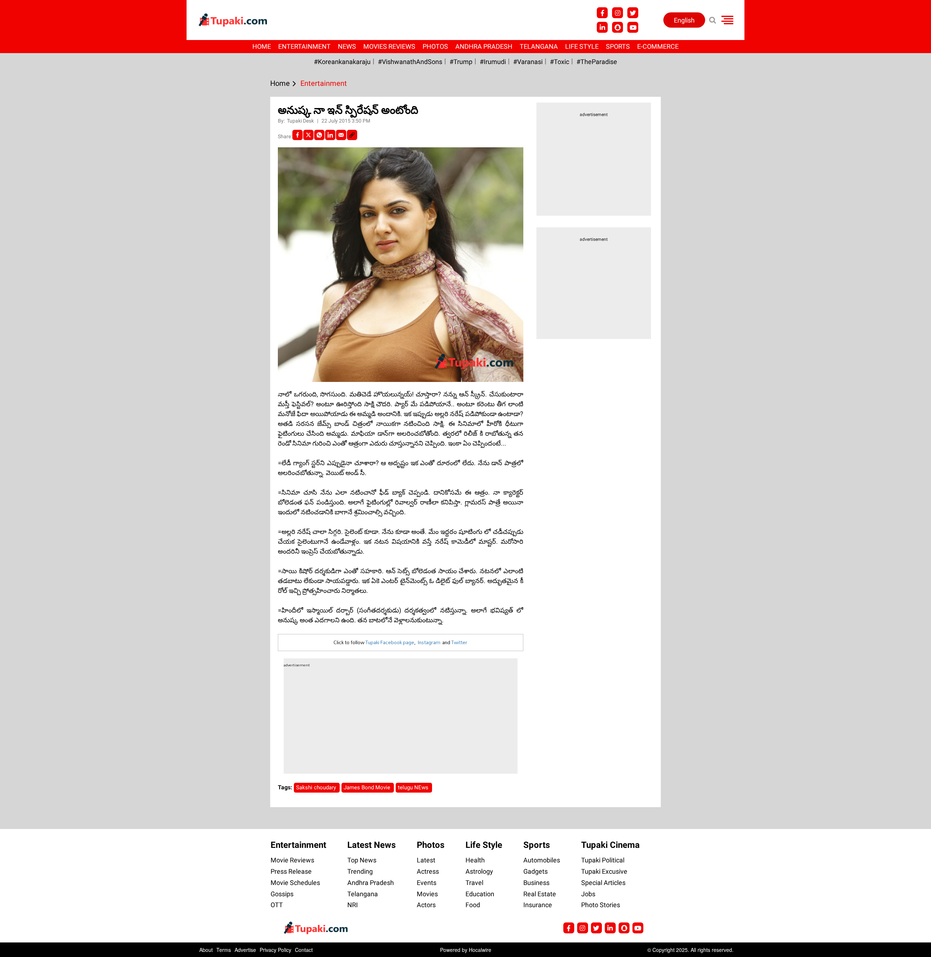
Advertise (245, 949)
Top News (361, 860)
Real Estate (539, 894)
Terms (223, 949)
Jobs (588, 894)
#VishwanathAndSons (410, 61)
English (684, 20)
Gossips (282, 894)
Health (475, 860)
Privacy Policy (275, 949)
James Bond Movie (368, 787)
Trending (360, 871)
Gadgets (535, 871)
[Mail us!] (637, 927)
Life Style (582, 46)
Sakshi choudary (316, 787)
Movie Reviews (292, 860)
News (347, 46)
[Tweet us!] (632, 12)
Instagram (428, 642)
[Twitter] (308, 134)
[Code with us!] (617, 27)
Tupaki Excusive (604, 871)
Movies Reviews (389, 46)
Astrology (479, 871)
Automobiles (541, 860)
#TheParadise (596, 61)
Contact (304, 949)
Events (426, 882)
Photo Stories (600, 905)
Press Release (291, 871)
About (206, 949)
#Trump (460, 61)
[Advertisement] (33, 308)
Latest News (371, 845)
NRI (352, 905)
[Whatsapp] (319, 134)
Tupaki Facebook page (389, 642)
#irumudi (493, 61)
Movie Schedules (295, 882)
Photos (435, 46)
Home (261, 46)
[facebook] (297, 134)
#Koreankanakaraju (342, 61)
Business (536, 882)
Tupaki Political (602, 860)
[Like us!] (602, 12)
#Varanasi (528, 61)
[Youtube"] (632, 27)
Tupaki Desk (301, 121)
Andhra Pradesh (483, 46)
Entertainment (304, 46)
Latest (426, 860)
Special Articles (603, 882)
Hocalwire (480, 949)
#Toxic (559, 61)
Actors (426, 905)
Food (473, 905)
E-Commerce (658, 46)
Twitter (459, 642)
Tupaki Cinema (610, 845)
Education (480, 894)
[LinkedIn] (330, 134)
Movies (427, 894)
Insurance (537, 905)
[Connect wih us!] (602, 27)
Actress (428, 871)
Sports (618, 46)
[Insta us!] (617, 12)
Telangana (539, 46)
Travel (474, 882)
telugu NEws (414, 787)
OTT (277, 905)
